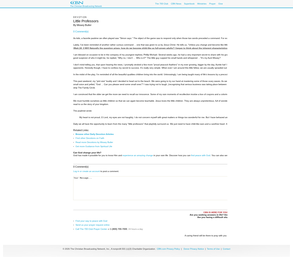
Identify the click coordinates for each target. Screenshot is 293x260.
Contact (226, 249)
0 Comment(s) (81, 31)
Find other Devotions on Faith (90, 138)
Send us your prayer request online (93, 225)
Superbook (189, 3)
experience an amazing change (138, 155)
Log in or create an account (86, 171)
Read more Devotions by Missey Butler (94, 142)
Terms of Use (213, 249)
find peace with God (200, 155)
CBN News (176, 3)
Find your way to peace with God (91, 221)
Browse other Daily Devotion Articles (95, 134)
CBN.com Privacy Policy (168, 249)
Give (220, 3)
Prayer (212, 3)
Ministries (201, 3)
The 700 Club (161, 3)
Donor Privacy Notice (194, 249)
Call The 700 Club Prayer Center (91, 229)
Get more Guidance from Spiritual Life (94, 146)
